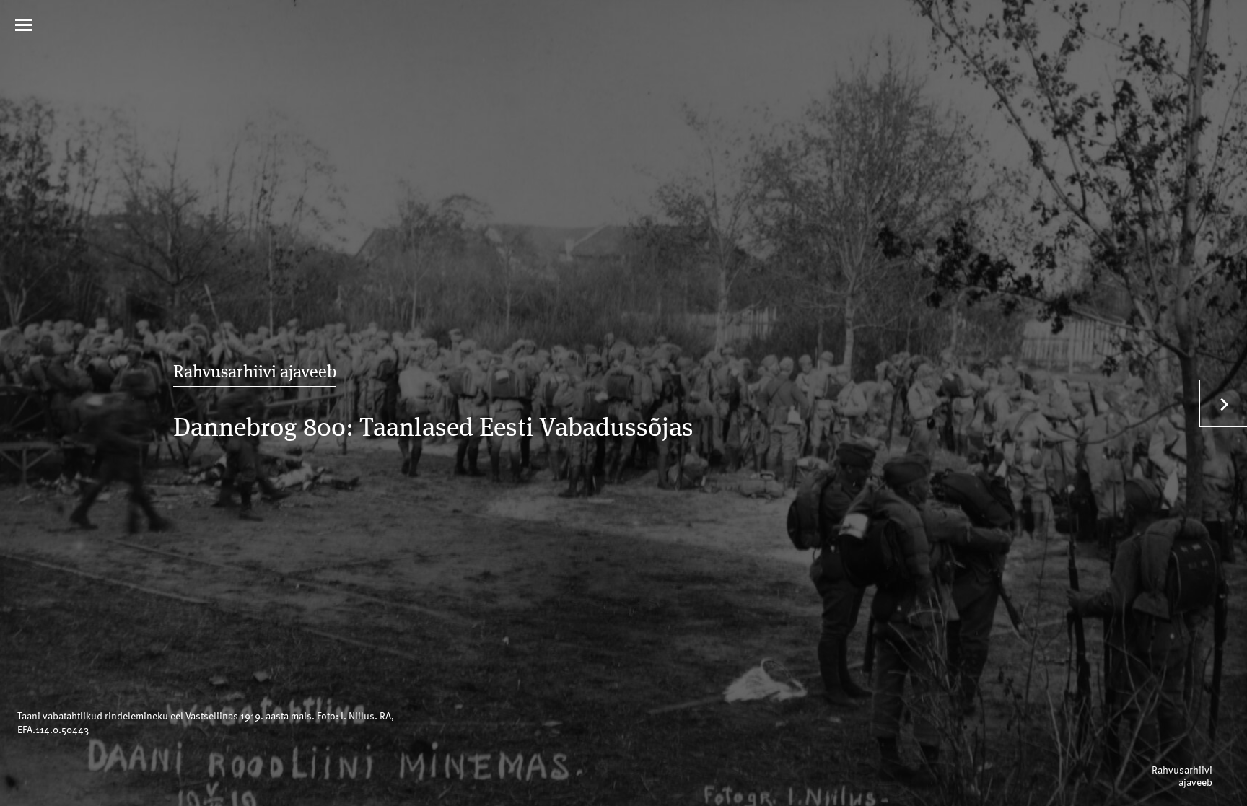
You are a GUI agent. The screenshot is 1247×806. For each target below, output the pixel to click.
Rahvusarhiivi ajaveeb (254, 373)
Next (1223, 403)
